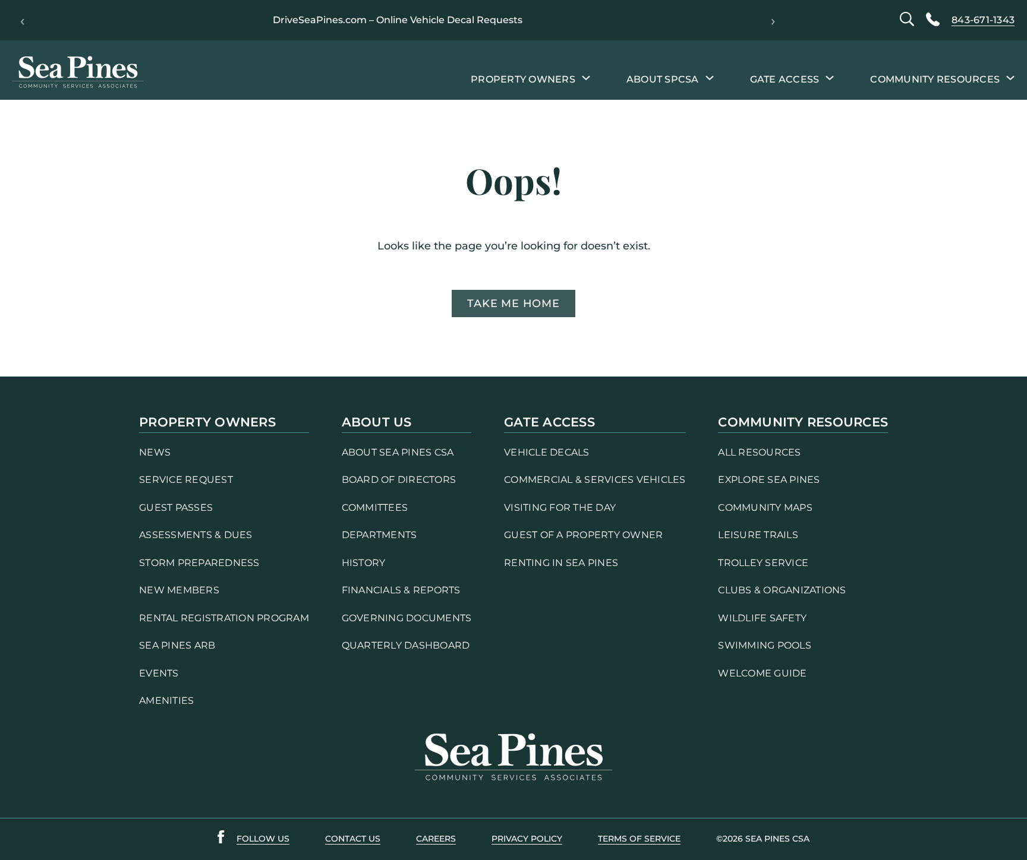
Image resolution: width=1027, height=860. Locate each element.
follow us (263, 838)
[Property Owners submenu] (586, 77)
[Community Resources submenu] (1010, 77)
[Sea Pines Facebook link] (221, 839)
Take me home (513, 303)
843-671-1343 (983, 20)
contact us (352, 838)
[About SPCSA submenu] (709, 77)
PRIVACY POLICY (527, 838)
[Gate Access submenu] (829, 77)
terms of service (639, 838)
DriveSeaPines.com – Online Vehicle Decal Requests (397, 20)
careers (436, 838)
